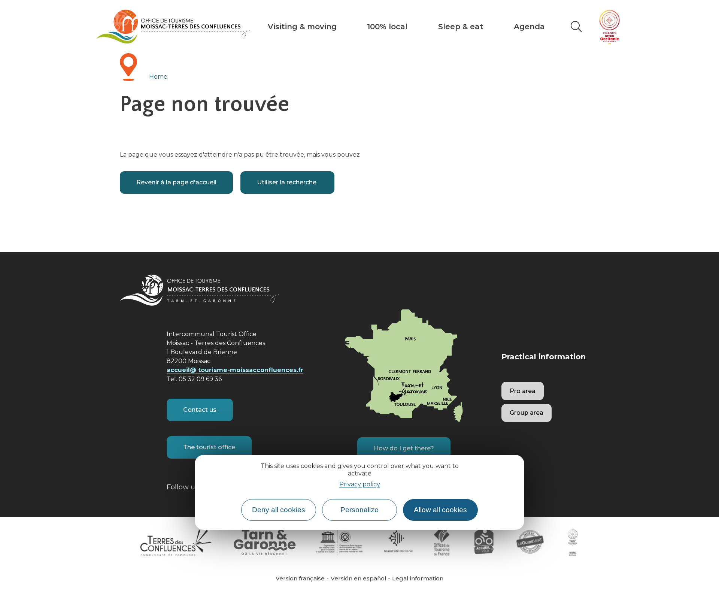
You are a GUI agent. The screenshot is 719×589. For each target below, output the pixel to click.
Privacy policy (359, 484)
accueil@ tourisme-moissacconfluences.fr (235, 370)
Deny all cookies (278, 510)
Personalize (359, 510)
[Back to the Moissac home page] (173, 26)
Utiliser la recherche (287, 182)
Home (158, 76)
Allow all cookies (440, 510)
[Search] (576, 26)
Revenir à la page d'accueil (176, 182)
